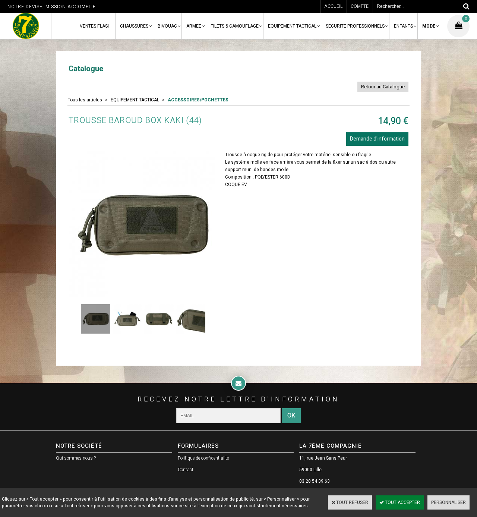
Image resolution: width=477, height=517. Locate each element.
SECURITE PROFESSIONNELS (355, 26)
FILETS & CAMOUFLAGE (235, 26)
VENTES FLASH (95, 26)
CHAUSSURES (134, 26)
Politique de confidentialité (203, 458)
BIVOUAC (167, 26)
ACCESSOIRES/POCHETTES (198, 100)
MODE (428, 26)
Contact (185, 469)
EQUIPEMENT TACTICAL (292, 26)
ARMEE (193, 26)
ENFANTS (403, 26)
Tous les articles (85, 100)
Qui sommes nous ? (76, 458)
